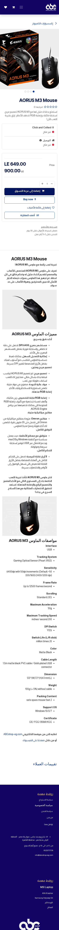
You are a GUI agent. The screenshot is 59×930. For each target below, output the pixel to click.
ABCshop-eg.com (12, 734)
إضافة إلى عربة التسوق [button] (28, 190)
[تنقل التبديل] (21, 7)
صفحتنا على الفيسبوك (34, 740)
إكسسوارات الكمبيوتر (43, 23)
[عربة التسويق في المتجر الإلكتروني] (13, 7)
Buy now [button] (28, 199)
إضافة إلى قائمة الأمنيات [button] (39, 207)
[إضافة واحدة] (42, 184)
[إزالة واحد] (51, 184)
